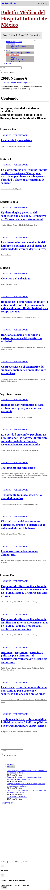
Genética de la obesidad (15, 278)
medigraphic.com (12, 55)
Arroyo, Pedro (6, 255)
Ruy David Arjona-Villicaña (10, 379)
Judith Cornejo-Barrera (9, 668)
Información (10, 44)
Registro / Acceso (17, 61)
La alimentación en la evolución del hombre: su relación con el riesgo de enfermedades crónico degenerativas (23, 245)
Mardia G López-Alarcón (9, 225)
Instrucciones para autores (22, 52)
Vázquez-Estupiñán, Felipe (21, 475)
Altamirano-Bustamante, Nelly (25, 347)
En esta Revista (10, 755)
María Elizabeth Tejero (9, 284)
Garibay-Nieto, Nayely (9, 317)
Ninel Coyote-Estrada (8, 504)
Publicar (9, 50)
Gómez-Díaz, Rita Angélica (30, 379)
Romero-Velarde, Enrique (10, 450)
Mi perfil (9, 63)
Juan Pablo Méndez (24, 146)
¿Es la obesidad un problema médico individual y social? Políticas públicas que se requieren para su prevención (24, 722)
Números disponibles (14, 42)
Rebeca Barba (36, 475)
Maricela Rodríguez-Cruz (28, 225)
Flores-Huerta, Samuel (9, 146)
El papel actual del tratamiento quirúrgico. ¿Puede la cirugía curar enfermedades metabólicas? (23, 525)
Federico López (6, 534)
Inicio (13, 57)
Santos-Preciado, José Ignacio (11, 189)
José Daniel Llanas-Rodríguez (28, 668)
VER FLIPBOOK (20, 135)
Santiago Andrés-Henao (15, 477)
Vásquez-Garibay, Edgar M (29, 450)
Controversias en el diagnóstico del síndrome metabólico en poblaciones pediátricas (23, 370)
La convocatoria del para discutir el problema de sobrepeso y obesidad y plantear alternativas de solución (24, 176)
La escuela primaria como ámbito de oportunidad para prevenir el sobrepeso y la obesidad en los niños (24, 690)
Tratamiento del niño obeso (18, 467)
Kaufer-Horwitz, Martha (9, 417)
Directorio (14, 48)
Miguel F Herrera (18, 534)
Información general (20, 46)
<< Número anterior (9, 82)
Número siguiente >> (25, 82)
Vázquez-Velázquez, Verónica (25, 560)
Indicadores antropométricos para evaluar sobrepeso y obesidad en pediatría (22, 408)
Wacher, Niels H (29, 477)
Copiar (4, 888)
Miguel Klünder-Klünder (25, 700)
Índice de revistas (20, 59)
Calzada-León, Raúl (8, 347)
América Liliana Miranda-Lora (28, 317)
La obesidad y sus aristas (16, 140)
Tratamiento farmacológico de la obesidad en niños (21, 496)
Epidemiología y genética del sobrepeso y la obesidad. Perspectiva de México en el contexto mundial (23, 216)
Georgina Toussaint (25, 417)
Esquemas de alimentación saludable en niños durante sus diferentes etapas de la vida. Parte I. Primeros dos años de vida (24, 591)
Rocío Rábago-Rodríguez (29, 474)
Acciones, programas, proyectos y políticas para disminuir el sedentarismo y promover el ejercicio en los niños (24, 657)
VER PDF (7, 135)
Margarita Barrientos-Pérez (10, 732)
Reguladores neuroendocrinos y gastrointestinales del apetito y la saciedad (21, 338)
